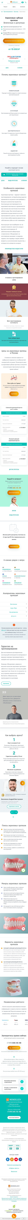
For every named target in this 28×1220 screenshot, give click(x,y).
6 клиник (22, 6)
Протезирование (8, 11)
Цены (14, 6)
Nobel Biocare (14, 61)
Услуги (5, 6)
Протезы (16, 11)
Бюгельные (13, 604)
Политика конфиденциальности (14, 1195)
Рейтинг (5, 1023)
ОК (23, 1218)
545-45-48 (14, 488)
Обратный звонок (14, 1117)
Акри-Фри (13, 608)
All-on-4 (13, 616)
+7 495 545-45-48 (25, 2)
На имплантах (13, 612)
